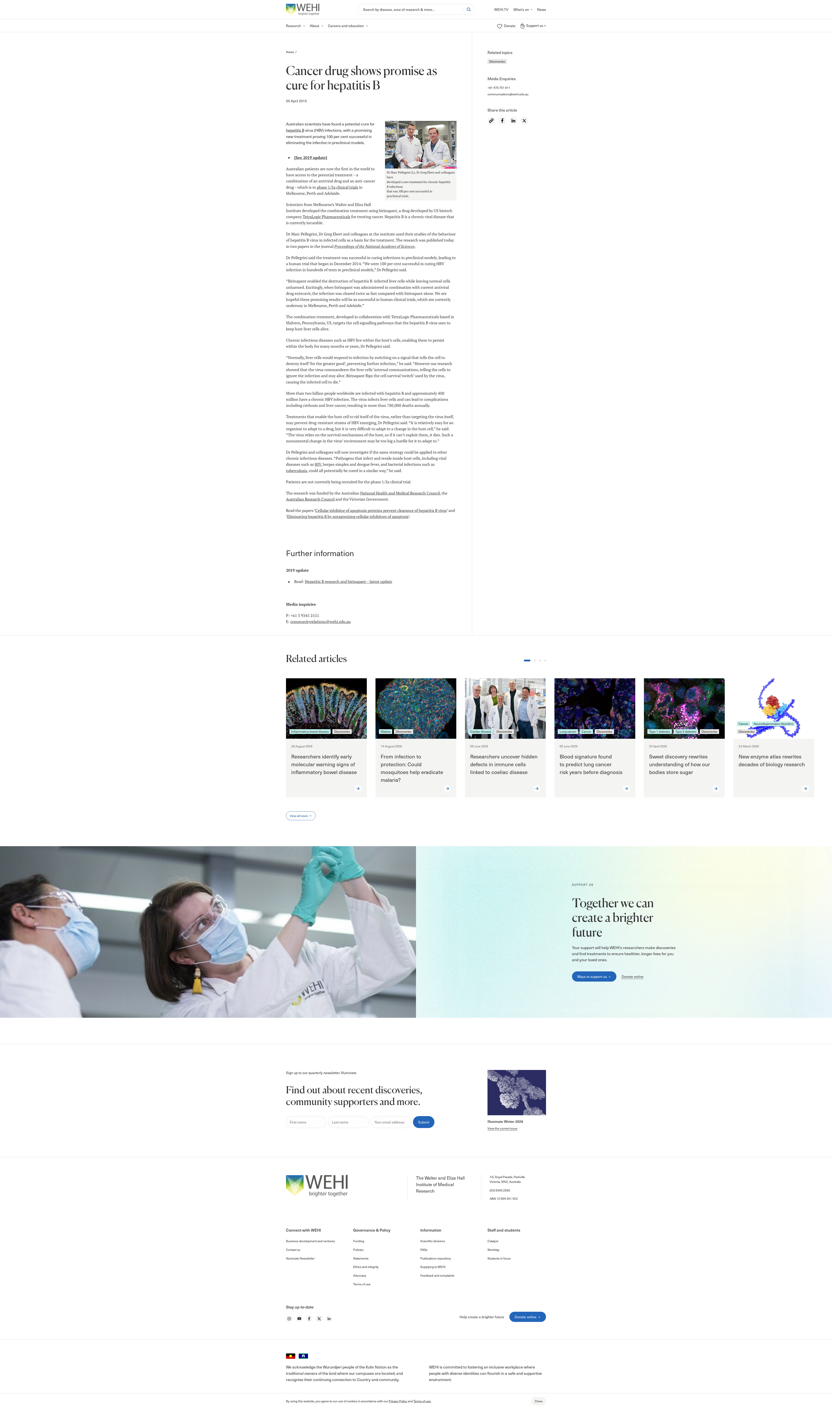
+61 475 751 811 (499, 87)
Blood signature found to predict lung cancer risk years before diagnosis (592, 764)
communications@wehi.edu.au (508, 94)
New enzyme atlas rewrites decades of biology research (772, 760)
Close (539, 1401)
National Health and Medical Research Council (400, 493)
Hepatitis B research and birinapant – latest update (348, 581)
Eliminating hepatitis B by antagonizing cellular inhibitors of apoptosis (348, 516)
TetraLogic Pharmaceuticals (326, 216)
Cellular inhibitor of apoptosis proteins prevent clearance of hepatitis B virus (381, 510)
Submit (423, 1122)
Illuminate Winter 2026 (505, 1121)
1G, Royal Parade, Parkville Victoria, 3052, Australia (507, 1179)
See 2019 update (311, 157)
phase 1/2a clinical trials (337, 187)
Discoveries (497, 61)
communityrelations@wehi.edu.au (320, 621)
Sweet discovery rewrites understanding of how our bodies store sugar (679, 764)
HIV (318, 464)
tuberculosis (296, 470)
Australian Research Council (310, 499)
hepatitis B (295, 130)
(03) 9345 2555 (500, 1190)
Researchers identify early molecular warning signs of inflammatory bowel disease (324, 764)
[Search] (469, 9)
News (290, 52)
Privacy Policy (398, 1401)
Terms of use (422, 1401)
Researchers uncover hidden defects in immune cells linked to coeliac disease (504, 764)
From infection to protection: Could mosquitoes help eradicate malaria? (412, 768)
